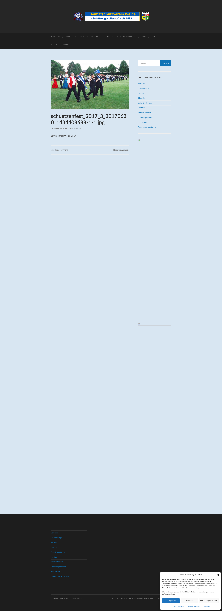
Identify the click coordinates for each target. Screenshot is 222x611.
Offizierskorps (143, 88)
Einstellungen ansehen (208, 600)
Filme (153, 37)
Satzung (141, 93)
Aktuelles (55, 37)
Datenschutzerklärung (193, 606)
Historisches (129, 37)
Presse (66, 45)
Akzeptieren (171, 600)
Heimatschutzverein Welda (70, 598)
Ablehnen (189, 600)
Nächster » (121, 150)
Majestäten (112, 37)
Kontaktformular (144, 113)
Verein (68, 37)
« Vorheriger (59, 150)
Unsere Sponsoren (145, 117)
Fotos (143, 37)
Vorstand (141, 84)
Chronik (141, 98)
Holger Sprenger (154, 598)
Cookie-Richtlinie (178, 606)
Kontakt (141, 108)
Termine (81, 37)
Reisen (54, 45)
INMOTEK (127, 598)
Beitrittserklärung (145, 103)
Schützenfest (96, 37)
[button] (217, 575)
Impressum (207, 606)
